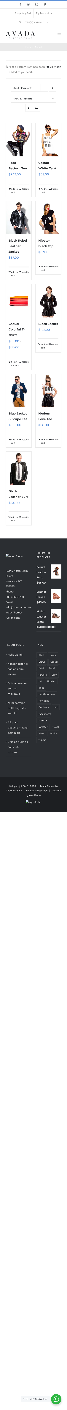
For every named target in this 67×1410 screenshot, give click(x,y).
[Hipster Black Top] (48, 217)
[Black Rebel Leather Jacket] (18, 217)
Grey (54, 674)
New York (44, 700)
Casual (54, 661)
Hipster (51, 681)
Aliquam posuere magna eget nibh (18, 727)
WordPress (35, 795)
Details (25, 189)
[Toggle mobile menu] (59, 35)
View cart (55, 66)
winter (42, 739)
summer (43, 720)
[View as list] (36, 108)
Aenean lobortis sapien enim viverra (18, 669)
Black (42, 655)
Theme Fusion (14, 790)
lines (41, 687)
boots (53, 655)
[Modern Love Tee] (48, 390)
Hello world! (15, 654)
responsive (45, 714)
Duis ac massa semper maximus (17, 688)
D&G (41, 668)
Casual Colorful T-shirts (17, 329)
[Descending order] (52, 88)
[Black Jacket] (48, 300)
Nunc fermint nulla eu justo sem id (16, 708)
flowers (43, 674)
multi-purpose (47, 694)
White (53, 733)
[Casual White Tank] (48, 139)
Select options (14, 363)
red (56, 707)
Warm (42, 733)
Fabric (52, 668)
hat (40, 681)
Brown (42, 661)
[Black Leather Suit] (18, 468)
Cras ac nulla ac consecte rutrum (18, 747)
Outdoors (44, 707)
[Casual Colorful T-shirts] (18, 300)
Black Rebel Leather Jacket (18, 246)
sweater (43, 727)
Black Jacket (48, 324)
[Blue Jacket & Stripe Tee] (18, 390)
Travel (55, 727)
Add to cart (14, 191)
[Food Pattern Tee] (18, 139)
